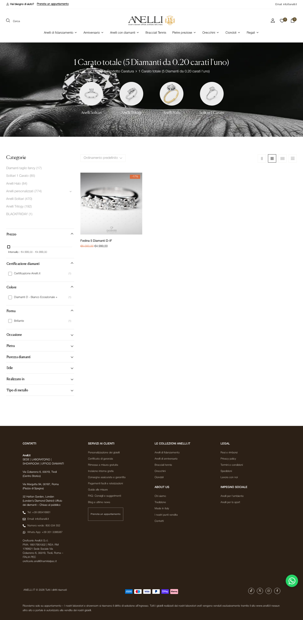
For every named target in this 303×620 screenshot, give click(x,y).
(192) (28, 206)
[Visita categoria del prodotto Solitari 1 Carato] (212, 94)
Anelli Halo (171, 112)
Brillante (19, 321)
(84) (24, 183)
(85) (32, 175)
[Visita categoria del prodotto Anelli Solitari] (91, 94)
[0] (282, 21)
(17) (39, 168)
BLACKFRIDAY (17, 214)
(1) (30, 214)
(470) (28, 199)
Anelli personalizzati (19, 191)
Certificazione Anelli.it (27, 273)
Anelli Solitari (91, 112)
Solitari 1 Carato (211, 112)
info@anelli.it (290, 4)
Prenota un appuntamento (53, 4)
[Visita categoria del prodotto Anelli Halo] (171, 94)
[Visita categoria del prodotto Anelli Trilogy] (131, 94)
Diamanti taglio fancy (20, 168)
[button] (20, 4)
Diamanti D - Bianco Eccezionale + (35, 297)
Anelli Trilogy (131, 112)
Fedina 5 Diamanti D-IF (96, 240)
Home (97, 71)
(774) (38, 191)
